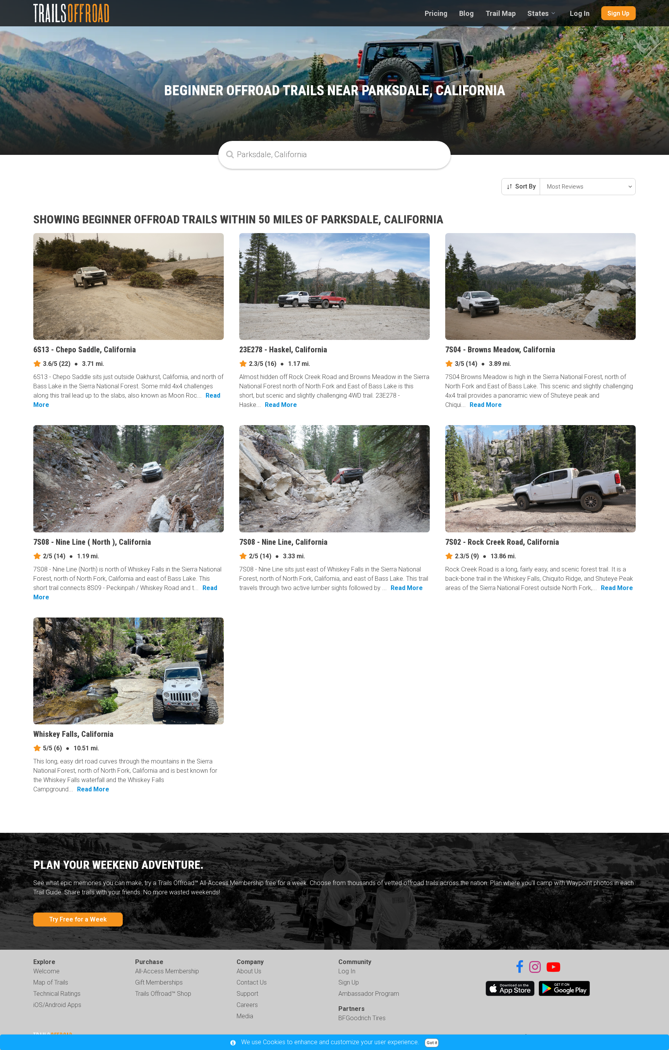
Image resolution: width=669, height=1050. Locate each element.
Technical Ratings (57, 993)
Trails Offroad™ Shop (163, 993)
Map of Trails (50, 982)
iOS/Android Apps (57, 1005)
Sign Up (618, 13)
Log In (580, 13)
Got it (432, 1042)
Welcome (46, 971)
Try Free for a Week (78, 919)
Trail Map (500, 13)
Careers (247, 1005)
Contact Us (252, 982)
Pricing (436, 13)
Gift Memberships (159, 982)
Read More (281, 404)
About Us (249, 971)
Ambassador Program (368, 993)
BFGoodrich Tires (362, 1018)
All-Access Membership (167, 971)
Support (247, 993)
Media (245, 1016)
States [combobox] (538, 13)
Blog (466, 13)
